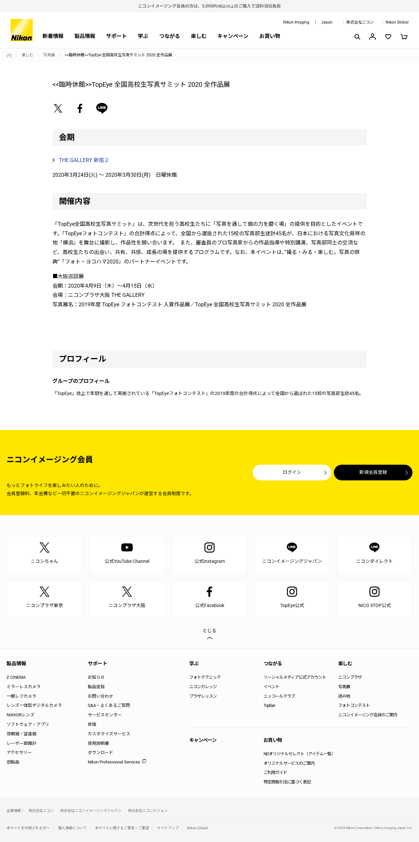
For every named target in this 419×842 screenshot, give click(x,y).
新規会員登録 (373, 472)
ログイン (292, 472)
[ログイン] (372, 36)
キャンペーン (232, 36)
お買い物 (269, 36)
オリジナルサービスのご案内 (289, 763)
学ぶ (143, 36)
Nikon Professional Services (114, 762)
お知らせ (96, 677)
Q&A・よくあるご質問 (109, 705)
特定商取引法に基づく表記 (287, 781)
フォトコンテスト (354, 705)
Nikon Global (397, 22)
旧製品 (13, 762)
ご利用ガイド (275, 772)
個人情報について (72, 828)
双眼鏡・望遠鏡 (21, 733)
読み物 (344, 696)
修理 (92, 724)
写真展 (49, 55)
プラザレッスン (203, 696)
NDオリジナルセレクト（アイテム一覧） (299, 753)
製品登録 (96, 686)
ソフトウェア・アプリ (28, 724)
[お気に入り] (388, 36)
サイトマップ (168, 828)
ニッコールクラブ (279, 696)
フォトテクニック (205, 677)
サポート (116, 36)
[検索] (356, 36)
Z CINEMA (16, 677)
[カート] (404, 36)
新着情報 (53, 36)
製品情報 (84, 36)
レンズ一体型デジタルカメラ (34, 705)
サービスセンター (105, 714)
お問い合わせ (100, 696)
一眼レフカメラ (21, 696)
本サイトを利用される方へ (28, 828)
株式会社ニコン (360, 22)
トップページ (9, 55)
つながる (169, 36)
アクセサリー (19, 752)
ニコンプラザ (350, 677)
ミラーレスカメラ (24, 686)
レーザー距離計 (21, 743)
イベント (271, 686)
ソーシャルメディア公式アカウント (295, 677)
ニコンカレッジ (203, 686)
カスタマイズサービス (109, 733)
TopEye (269, 705)
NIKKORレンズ (20, 714)
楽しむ (199, 36)
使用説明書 (98, 743)
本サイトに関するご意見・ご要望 (122, 828)
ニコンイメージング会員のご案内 (367, 714)
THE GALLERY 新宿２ (84, 160)
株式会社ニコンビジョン (148, 811)
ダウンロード (100, 752)
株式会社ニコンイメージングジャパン (90, 811)
